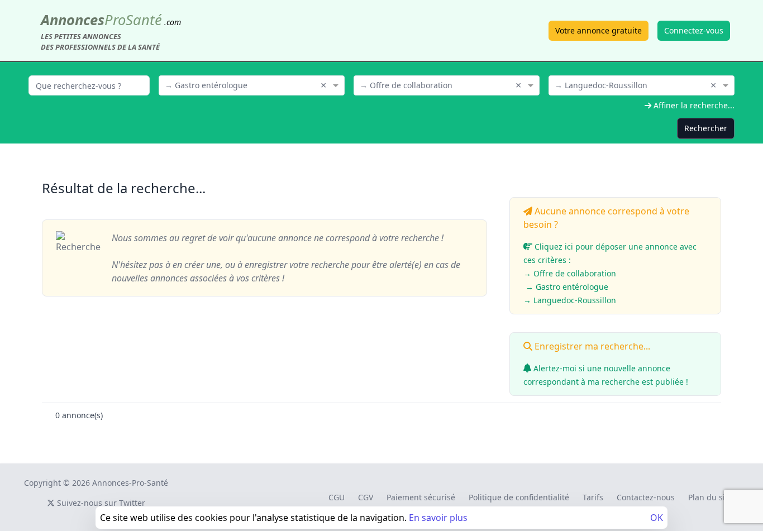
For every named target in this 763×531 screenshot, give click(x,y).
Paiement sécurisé (421, 497)
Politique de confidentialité (519, 497)
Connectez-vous (693, 30)
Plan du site (710, 497)
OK (656, 517)
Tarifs (593, 497)
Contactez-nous (646, 497)
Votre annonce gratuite (598, 30)
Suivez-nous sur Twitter (100, 502)
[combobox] (251, 84)
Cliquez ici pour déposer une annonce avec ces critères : (610, 273)
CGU (336, 497)
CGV (365, 497)
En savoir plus (438, 517)
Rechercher (705, 128)
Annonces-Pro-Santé (130, 482)
